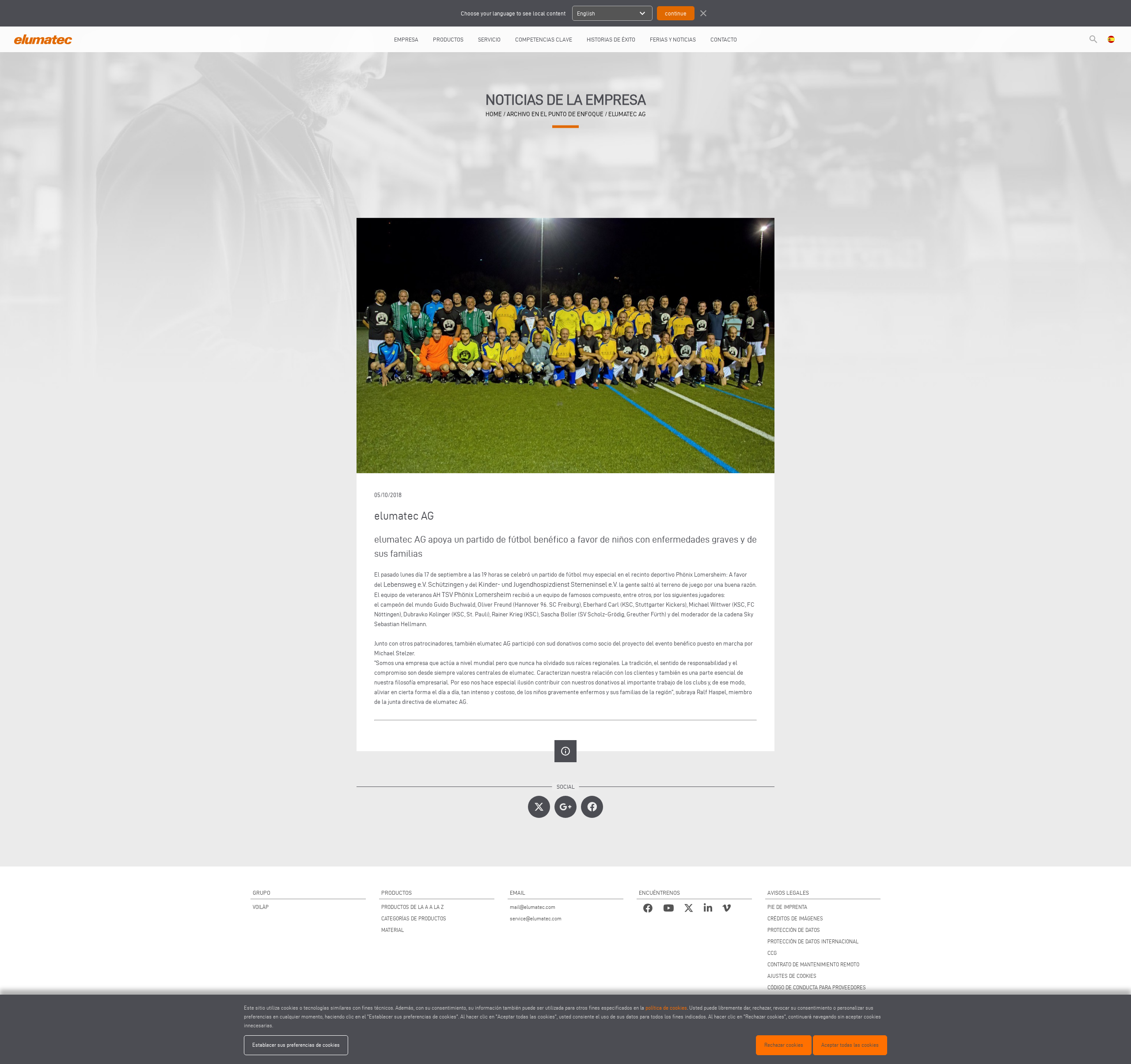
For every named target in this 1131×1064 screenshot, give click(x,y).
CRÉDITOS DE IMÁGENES (795, 918)
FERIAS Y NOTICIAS (673, 39)
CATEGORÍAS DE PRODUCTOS (413, 918)
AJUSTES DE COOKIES (791, 976)
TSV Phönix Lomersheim (476, 594)
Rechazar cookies (783, 1045)
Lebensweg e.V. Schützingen (423, 584)
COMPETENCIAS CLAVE (543, 39)
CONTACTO (723, 39)
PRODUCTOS (448, 39)
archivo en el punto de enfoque (555, 114)
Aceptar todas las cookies (850, 1045)
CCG (772, 953)
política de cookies (666, 1008)
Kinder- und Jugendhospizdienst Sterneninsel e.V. (548, 584)
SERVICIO (489, 39)
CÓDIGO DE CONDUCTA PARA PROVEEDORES (816, 987)
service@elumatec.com (536, 918)
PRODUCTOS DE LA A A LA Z (412, 907)
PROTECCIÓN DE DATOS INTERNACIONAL (812, 941)
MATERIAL (392, 930)
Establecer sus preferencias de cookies (296, 1045)
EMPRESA (406, 39)
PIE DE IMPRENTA (787, 907)
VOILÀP (261, 907)
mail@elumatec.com (532, 907)
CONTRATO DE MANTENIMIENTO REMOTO (813, 964)
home (494, 114)
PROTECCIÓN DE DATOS (793, 930)
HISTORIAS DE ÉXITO (611, 39)
